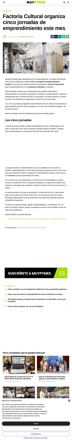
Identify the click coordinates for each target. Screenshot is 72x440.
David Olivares (14, 37)
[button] (69, 401)
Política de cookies (28, 437)
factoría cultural (41, 227)
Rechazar (36, 428)
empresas (32, 227)
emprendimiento (22, 227)
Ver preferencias (36, 434)
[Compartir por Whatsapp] (63, 36)
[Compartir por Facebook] (52, 36)
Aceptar (36, 423)
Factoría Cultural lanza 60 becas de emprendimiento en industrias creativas (38, 219)
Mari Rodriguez (9, 381)
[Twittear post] (56, 36)
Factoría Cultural (11, 79)
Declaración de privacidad (40, 437)
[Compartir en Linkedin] (60, 36)
